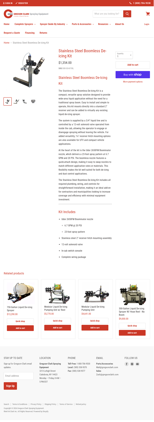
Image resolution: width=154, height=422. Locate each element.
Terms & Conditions (19, 404)
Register (23, 3)
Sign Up (10, 385)
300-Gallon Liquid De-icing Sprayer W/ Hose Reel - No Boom (132, 311)
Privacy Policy (36, 404)
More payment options (133, 81)
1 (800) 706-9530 (142, 3)
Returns (43, 32)
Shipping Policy (50, 404)
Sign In (9, 3)
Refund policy (81, 404)
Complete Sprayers (24, 24)
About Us (119, 24)
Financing (30, 32)
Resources (103, 24)
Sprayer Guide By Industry (53, 24)
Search (6, 404)
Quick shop (20, 321)
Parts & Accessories (82, 24)
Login (146, 24)
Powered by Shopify (40, 411)
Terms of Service (65, 404)
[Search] (127, 13)
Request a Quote (12, 32)
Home (6, 24)
